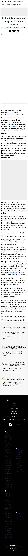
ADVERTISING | (14, 548)
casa (7, 221)
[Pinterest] (11, 2)
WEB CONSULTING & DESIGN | (14, 547)
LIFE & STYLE (14, 408)
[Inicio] (14, 4)
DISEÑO (14, 406)
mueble (7, 118)
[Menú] (3, 5)
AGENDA (14, 411)
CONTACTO (14, 414)
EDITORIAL (13, 550)
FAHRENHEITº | (14, 545)
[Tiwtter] (8, 2)
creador (13, 127)
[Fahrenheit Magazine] (14, 400)
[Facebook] (2, 2)
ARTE (14, 403)
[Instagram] (5, 2)
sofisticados (13, 273)
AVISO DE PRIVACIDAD (14, 416)
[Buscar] (25, 4)
